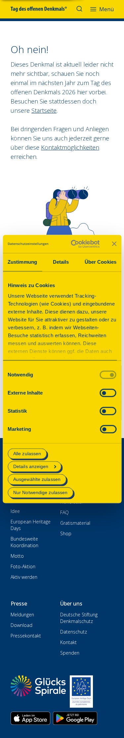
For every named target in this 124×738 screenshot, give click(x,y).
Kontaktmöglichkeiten (70, 147)
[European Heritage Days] (81, 691)
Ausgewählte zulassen (37, 479)
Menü (106, 9)
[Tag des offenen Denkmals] (43, 9)
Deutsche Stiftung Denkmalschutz (79, 617)
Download (21, 625)
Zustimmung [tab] (22, 262)
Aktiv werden (24, 577)
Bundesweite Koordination (24, 542)
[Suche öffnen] (80, 9)
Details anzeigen (31, 466)
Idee (15, 511)
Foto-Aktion (23, 566)
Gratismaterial (75, 523)
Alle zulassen (27, 453)
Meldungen (22, 614)
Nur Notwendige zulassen (40, 492)
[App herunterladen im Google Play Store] (75, 718)
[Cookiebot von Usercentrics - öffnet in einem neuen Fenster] (74, 244)
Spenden (69, 653)
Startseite (44, 110)
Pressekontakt (26, 636)
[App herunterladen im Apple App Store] (30, 718)
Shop (65, 533)
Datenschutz (73, 632)
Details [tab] (61, 262)
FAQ (64, 512)
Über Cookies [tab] (100, 262)
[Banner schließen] (114, 244)
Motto (17, 556)
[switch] (108, 393)
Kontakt (68, 642)
